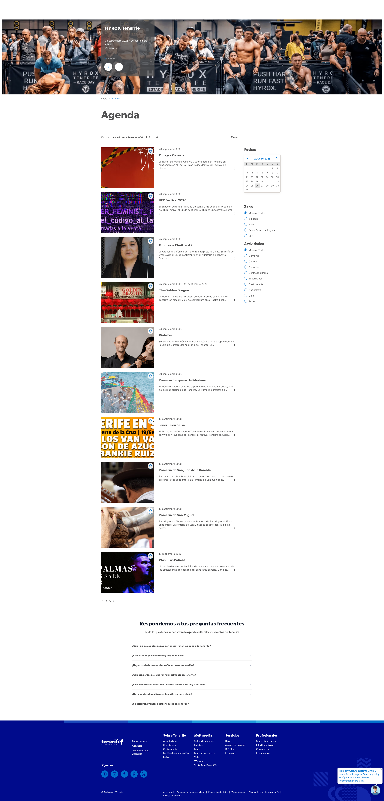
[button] (108, 67)
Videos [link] (197, 757)
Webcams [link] (199, 761)
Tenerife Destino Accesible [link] (140, 752)
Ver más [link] (109, 47)
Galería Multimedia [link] (204, 740)
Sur (250, 235)
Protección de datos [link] (218, 792)
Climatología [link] (169, 744)
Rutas (252, 301)
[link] (104, 98)
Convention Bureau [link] (266, 740)
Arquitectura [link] (170, 740)
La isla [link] (166, 757)
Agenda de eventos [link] (235, 744)
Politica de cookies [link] (172, 795)
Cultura (253, 261)
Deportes (254, 267)
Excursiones (255, 278)
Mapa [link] (233, 137)
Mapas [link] (197, 748)
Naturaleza (255, 289)
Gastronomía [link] (170, 748)
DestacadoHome (258, 272)
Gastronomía (256, 284)
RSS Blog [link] (229, 748)
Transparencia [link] (238, 792)
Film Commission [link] (265, 744)
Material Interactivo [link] (204, 753)
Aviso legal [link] (168, 792)
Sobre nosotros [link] (140, 740)
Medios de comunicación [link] (176, 753)
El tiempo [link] (230, 753)
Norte (252, 224)
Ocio (251, 295)
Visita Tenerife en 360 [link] (205, 765)
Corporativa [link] (262, 748)
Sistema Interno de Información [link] (264, 792)
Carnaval (254, 255)
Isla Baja (253, 218)
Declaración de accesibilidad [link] (191, 792)
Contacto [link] (137, 745)
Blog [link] (227, 740)
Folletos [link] (198, 744)
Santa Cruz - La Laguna (262, 230)
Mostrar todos (257, 213)
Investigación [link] (263, 753)
